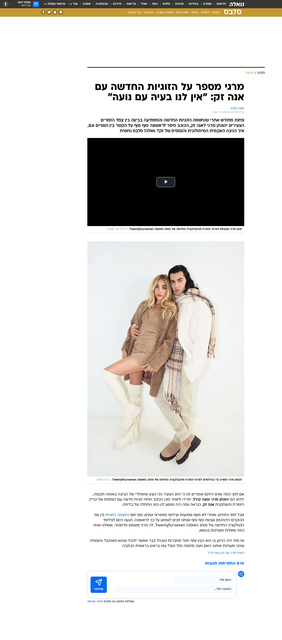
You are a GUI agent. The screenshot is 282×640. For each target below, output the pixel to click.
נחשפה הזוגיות (117, 515)
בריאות (131, 4)
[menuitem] (219, 4)
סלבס (166, 4)
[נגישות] (5, 4)
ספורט (207, 4)
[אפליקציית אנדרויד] (60, 12)
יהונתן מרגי (237, 553)
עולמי (194, 12)
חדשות (221, 4)
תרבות (179, 4)
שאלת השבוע (164, 12)
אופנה (87, 4)
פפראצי (149, 12)
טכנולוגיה (102, 4)
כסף (155, 4)
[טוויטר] (49, 12)
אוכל (144, 4)
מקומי (215, 12)
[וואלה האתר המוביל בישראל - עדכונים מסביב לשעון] (236, 4)
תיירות (117, 4)
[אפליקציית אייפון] (55, 12)
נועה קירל (214, 553)
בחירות (193, 4)
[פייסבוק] (43, 12)
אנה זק (225, 553)
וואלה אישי (182, 12)
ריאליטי (205, 12)
